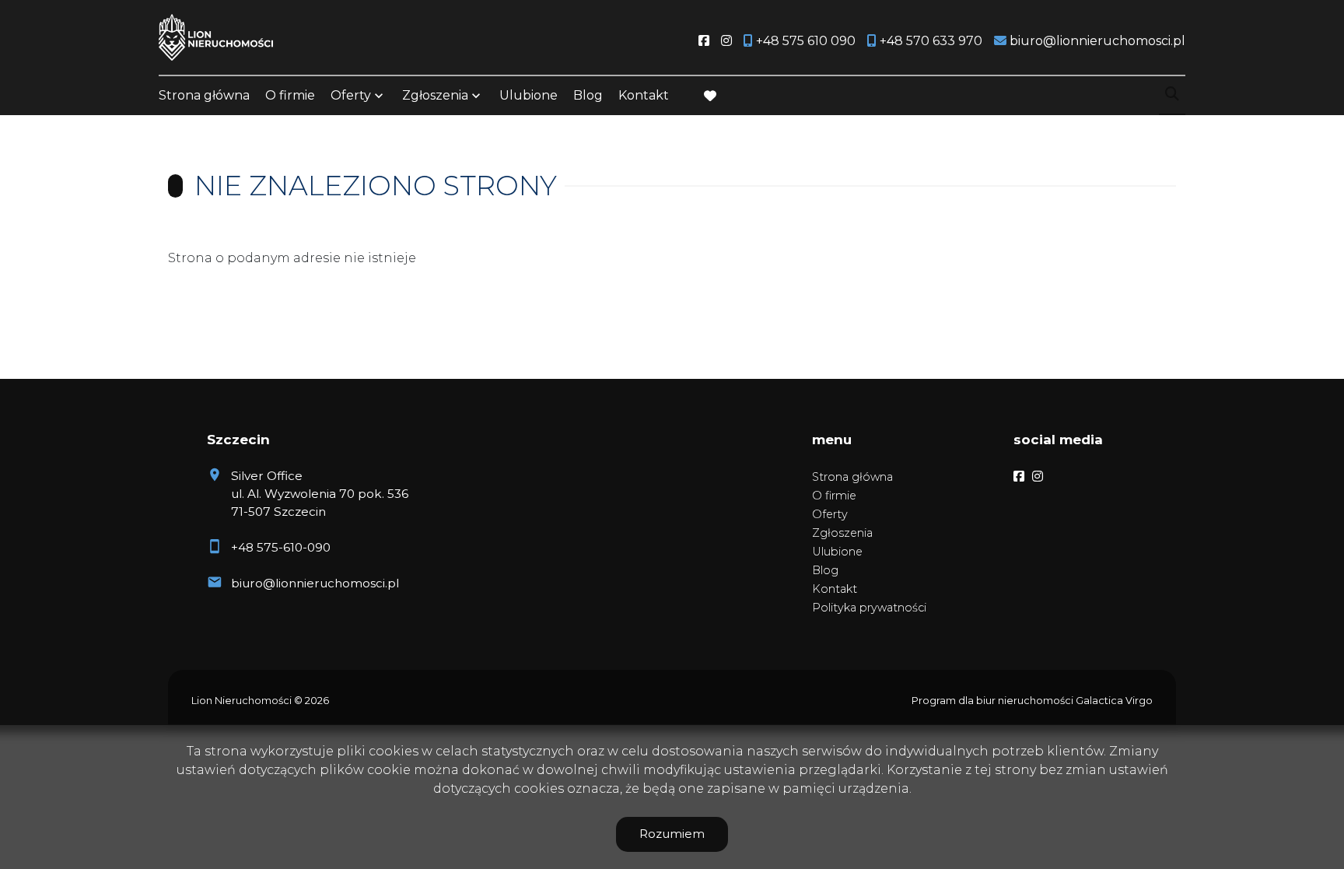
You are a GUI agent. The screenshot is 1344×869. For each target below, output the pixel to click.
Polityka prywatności (869, 608)
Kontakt (643, 95)
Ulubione (528, 95)
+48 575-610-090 (281, 547)
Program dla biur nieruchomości (994, 700)
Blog (588, 95)
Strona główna (204, 95)
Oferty (351, 95)
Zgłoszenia (842, 533)
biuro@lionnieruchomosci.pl (315, 583)
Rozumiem (672, 833)
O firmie (290, 95)
